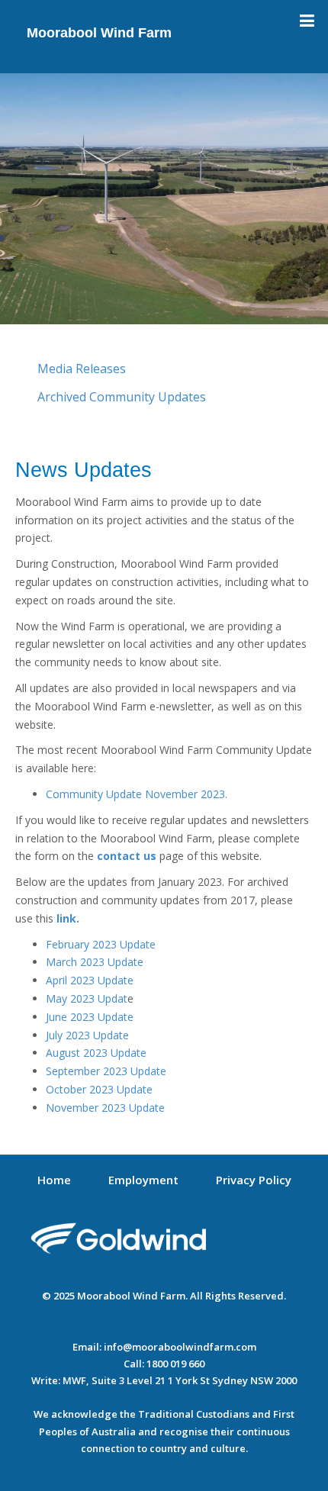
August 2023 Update (96, 1052)
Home (54, 1179)
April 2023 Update (89, 980)
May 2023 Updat (86, 998)
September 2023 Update (106, 1071)
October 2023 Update (99, 1089)
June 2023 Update (89, 1017)
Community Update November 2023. (136, 794)
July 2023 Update (87, 1035)
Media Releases (81, 368)
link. (67, 918)
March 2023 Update (94, 962)
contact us (125, 856)
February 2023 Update (101, 944)
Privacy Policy (253, 1179)
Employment (143, 1179)
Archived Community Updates (121, 396)
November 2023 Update (105, 1107)
